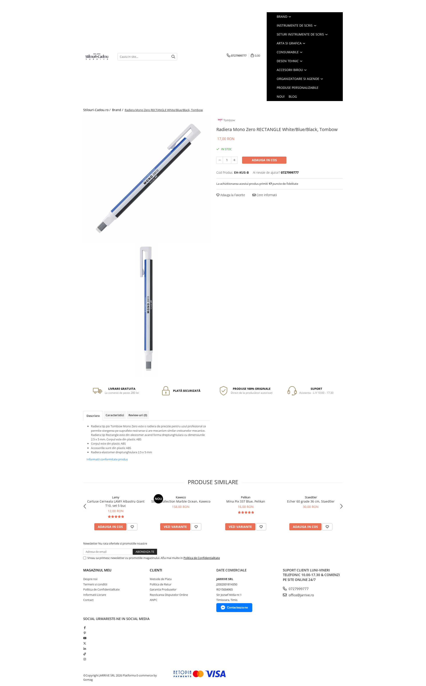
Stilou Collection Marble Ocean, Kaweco (180, 501)
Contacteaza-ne (237, 607)
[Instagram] (84, 659)
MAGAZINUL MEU (97, 570)
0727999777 (298, 589)
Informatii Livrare (94, 595)
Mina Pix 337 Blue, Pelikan (245, 501)
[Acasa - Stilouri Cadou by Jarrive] (97, 56)
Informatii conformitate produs (107, 459)
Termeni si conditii (95, 584)
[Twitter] (84, 643)
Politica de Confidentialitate (201, 558)
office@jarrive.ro (301, 595)
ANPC (153, 600)
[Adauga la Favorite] (132, 526)
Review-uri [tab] (137, 415)
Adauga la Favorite (232, 195)
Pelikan (245, 497)
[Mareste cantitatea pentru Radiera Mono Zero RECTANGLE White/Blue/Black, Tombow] (234, 160)
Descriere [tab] (93, 416)
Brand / (118, 110)
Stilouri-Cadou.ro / (97, 110)
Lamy (115, 497)
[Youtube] (84, 638)
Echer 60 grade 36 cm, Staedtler (311, 501)
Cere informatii (266, 195)
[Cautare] (173, 56)
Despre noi (90, 579)
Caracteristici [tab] (115, 415)
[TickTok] (84, 654)
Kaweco (181, 497)
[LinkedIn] (84, 649)
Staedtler (311, 497)
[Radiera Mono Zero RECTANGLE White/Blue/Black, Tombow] (146, 178)
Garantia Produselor (163, 589)
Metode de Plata (161, 579)
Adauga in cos (264, 160)
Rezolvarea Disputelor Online (169, 595)
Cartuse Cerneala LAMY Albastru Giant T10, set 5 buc (115, 503)
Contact (88, 600)
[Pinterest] (84, 633)
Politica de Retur (160, 584)
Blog (293, 96)
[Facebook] (84, 628)
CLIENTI (156, 570)
